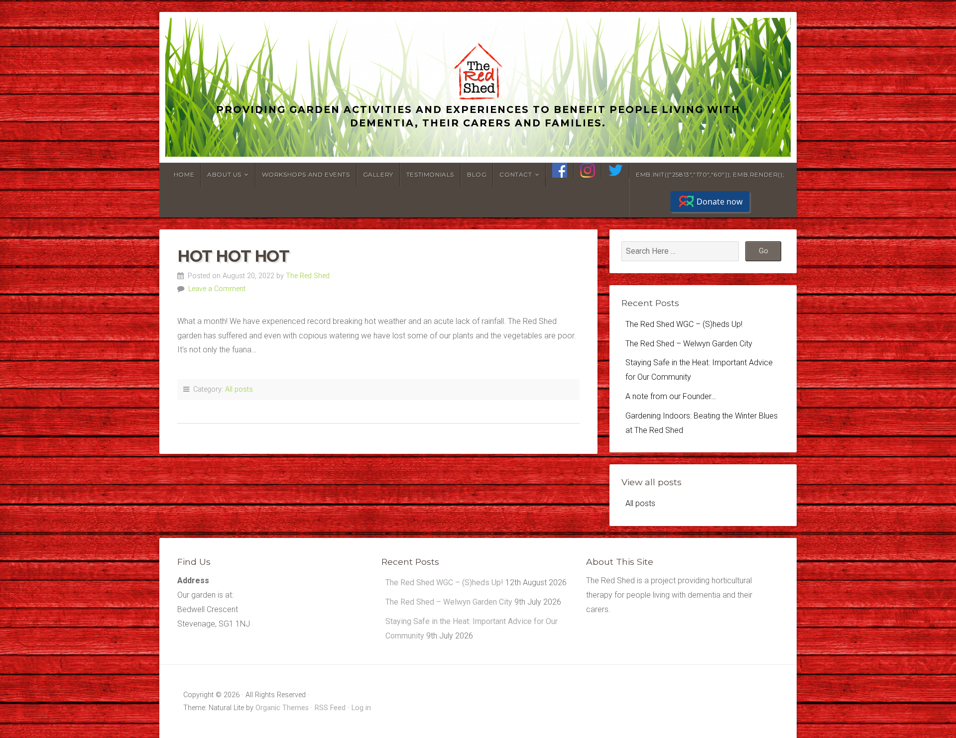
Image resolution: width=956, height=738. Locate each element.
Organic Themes (282, 708)
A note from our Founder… (670, 396)
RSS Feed (330, 708)
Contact (515, 174)
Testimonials (430, 174)
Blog (476, 174)
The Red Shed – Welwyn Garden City (688, 343)
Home (184, 174)
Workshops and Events (306, 174)
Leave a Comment (216, 289)
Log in (361, 708)
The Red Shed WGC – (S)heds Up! (683, 324)
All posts (239, 389)
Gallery (378, 174)
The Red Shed (308, 276)
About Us (224, 174)
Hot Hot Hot (233, 256)
